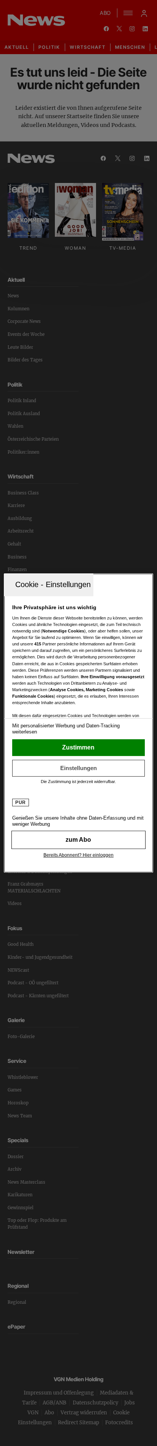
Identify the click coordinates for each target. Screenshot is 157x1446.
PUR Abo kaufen (78, 839)
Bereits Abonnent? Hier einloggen (78, 855)
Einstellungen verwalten (78, 768)
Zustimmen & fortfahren (78, 747)
